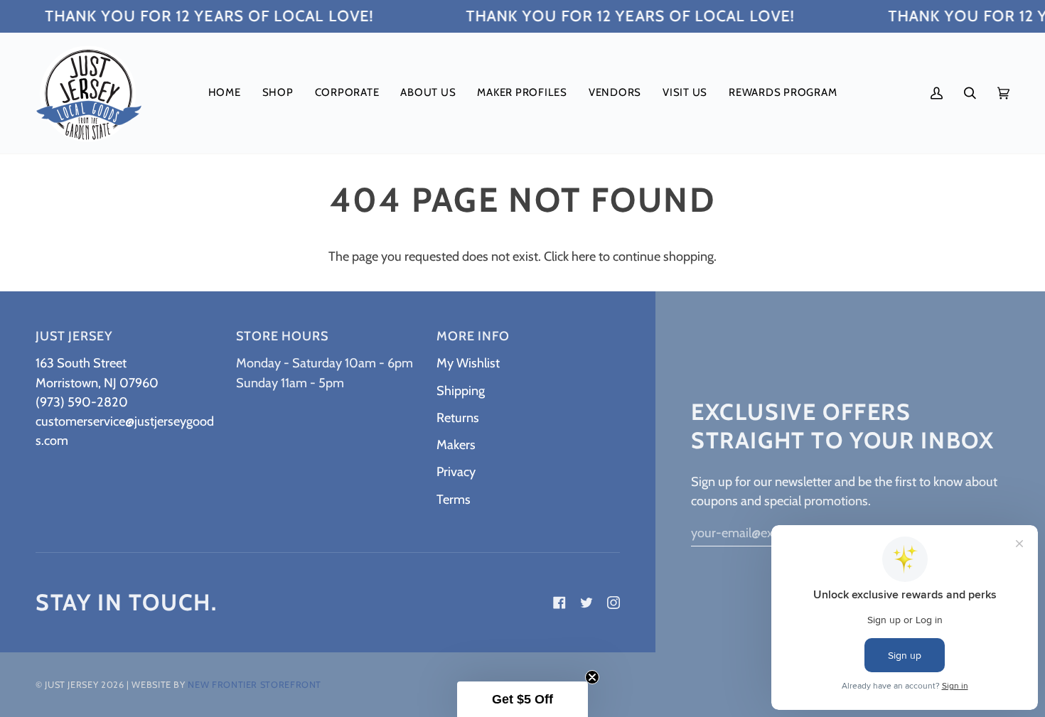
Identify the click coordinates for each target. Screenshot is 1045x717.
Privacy (456, 471)
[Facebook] (559, 602)
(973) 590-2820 (82, 402)
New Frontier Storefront (254, 684)
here (584, 256)
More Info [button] (473, 336)
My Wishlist (468, 363)
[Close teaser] (592, 677)
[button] (278, 93)
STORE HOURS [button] (282, 336)
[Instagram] (613, 602)
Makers (456, 444)
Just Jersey (71, 684)
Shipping (460, 390)
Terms (453, 499)
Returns (457, 417)
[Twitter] (586, 602)
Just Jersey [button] (74, 336)
